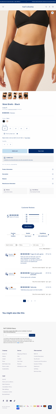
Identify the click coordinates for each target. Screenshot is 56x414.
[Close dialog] (53, 193)
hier (44, 220)
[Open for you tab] (50, 407)
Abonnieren (41, 211)
